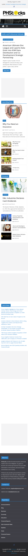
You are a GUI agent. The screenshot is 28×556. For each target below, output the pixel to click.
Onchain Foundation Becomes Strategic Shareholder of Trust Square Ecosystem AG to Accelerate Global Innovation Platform (12, 328)
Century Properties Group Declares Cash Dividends (18, 217)
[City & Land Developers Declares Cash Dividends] (6, 228)
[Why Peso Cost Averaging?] (6, 144)
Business (3, 511)
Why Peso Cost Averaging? (16, 142)
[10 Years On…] (6, 168)
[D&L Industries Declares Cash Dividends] (14, 185)
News (2, 531)
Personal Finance (5, 534)
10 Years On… (16, 167)
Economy (3, 514)
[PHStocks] (14, 20)
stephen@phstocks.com (17, 488)
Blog (4, 120)
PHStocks (13, 42)
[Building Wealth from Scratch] (6, 160)
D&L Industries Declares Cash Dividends (13, 199)
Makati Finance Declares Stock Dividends (19, 235)
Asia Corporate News (8, 39)
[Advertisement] (13, 88)
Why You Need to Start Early (18, 151)
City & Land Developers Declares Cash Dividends (19, 226)
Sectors (3, 537)
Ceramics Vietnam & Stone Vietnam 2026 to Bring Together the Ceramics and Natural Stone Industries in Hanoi (13, 322)
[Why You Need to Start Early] (6, 152)
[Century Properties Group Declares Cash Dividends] (6, 218)
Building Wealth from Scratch (18, 159)
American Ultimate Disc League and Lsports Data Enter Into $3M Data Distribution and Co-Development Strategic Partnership (14, 51)
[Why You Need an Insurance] (14, 111)
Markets (3, 527)
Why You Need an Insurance (10, 125)
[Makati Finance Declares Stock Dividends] (6, 236)
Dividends (5, 194)
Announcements (5, 504)
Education (4, 517)
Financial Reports (5, 521)
